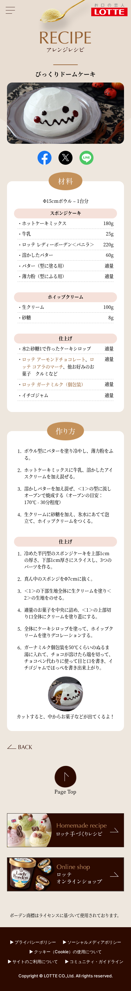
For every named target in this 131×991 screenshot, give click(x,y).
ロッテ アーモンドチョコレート (53, 359)
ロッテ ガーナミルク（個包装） (54, 384)
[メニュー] (10, 10)
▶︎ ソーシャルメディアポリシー (92, 942)
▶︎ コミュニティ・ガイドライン (94, 961)
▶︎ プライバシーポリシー (33, 942)
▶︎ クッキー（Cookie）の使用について (65, 951)
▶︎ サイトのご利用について (33, 961)
